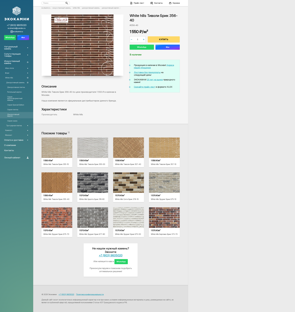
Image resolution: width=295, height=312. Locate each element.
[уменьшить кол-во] (131, 39)
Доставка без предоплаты (147, 72)
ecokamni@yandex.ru (16, 28)
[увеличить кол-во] (144, 39)
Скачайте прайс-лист (144, 87)
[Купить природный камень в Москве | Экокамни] (16, 13)
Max (167, 47)
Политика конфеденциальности (90, 294)
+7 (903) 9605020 (110, 255)
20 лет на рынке (155, 79)
